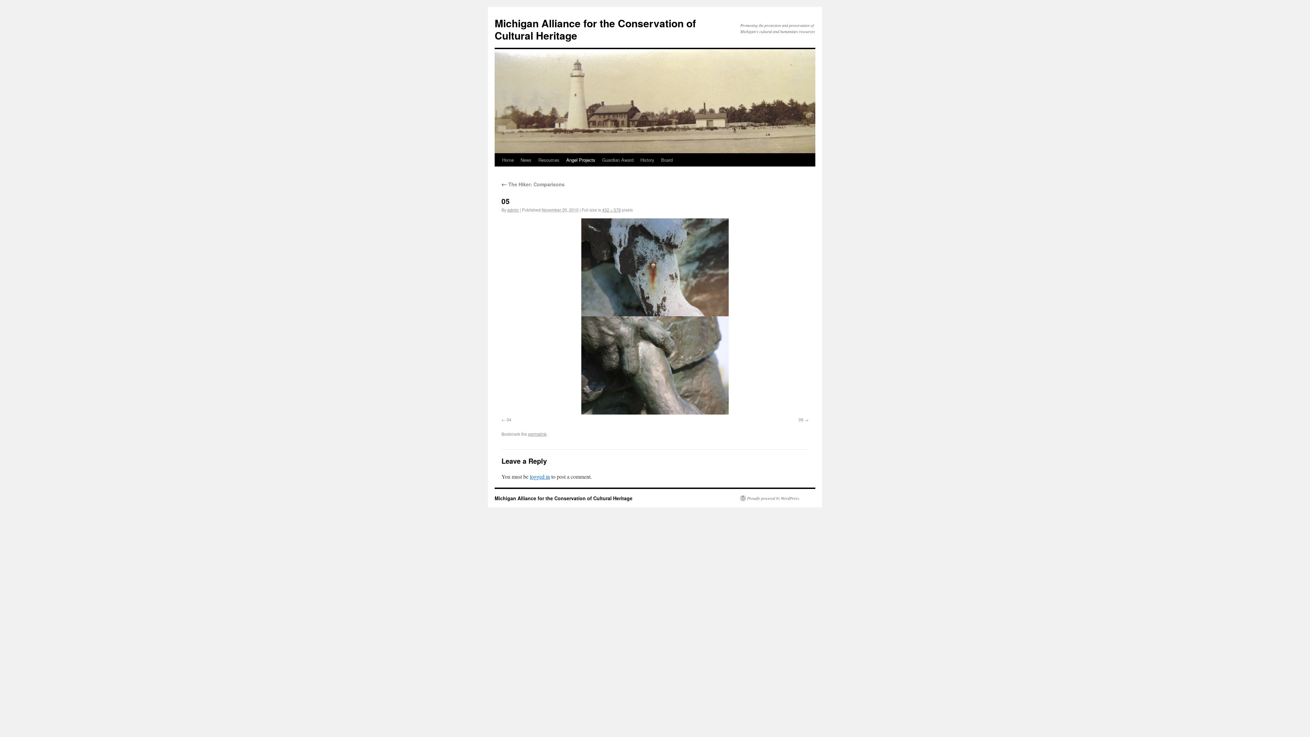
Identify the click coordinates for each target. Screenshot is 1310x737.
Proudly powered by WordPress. (773, 498)
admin (513, 210)
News (526, 160)
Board (667, 160)
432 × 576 (611, 210)
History (647, 160)
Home (508, 160)
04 (509, 419)
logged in (540, 476)
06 (801, 419)
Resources (548, 160)
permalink (537, 434)
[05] (655, 316)
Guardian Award (618, 160)
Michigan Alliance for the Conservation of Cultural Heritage (595, 29)
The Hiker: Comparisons (533, 184)
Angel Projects (580, 160)
